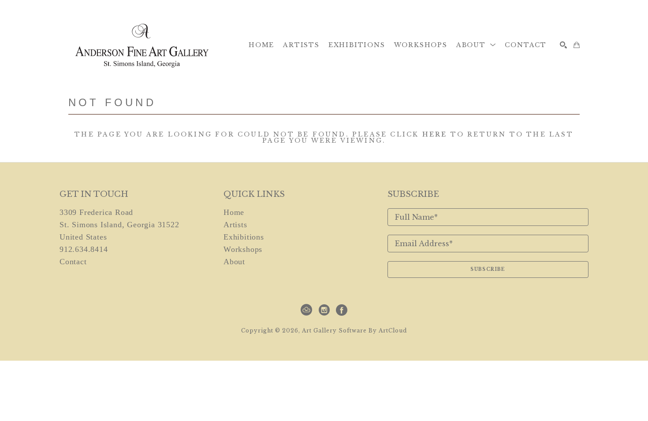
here (434, 134)
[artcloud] (306, 310)
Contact (73, 261)
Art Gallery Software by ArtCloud (354, 330)
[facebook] (341, 310)
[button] (476, 45)
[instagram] (324, 310)
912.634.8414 (84, 249)
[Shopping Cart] (577, 44)
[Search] (563, 44)
